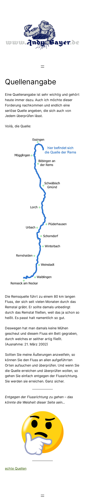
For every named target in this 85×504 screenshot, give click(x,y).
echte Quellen (15, 468)
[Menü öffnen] (42, 66)
